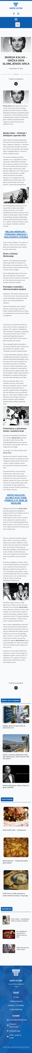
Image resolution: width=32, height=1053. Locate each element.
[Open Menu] (16, 18)
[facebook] (13, 13)
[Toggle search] (17, 24)
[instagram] (18, 13)
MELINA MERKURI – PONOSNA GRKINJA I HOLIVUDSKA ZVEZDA (16, 234)
